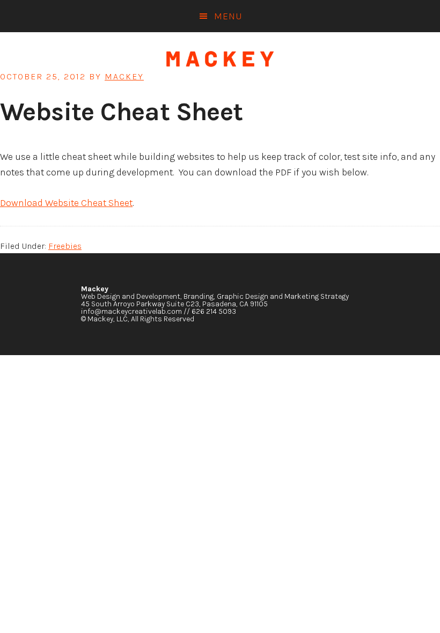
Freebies (65, 246)
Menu (228, 16)
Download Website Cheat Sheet (66, 203)
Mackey (220, 59)
